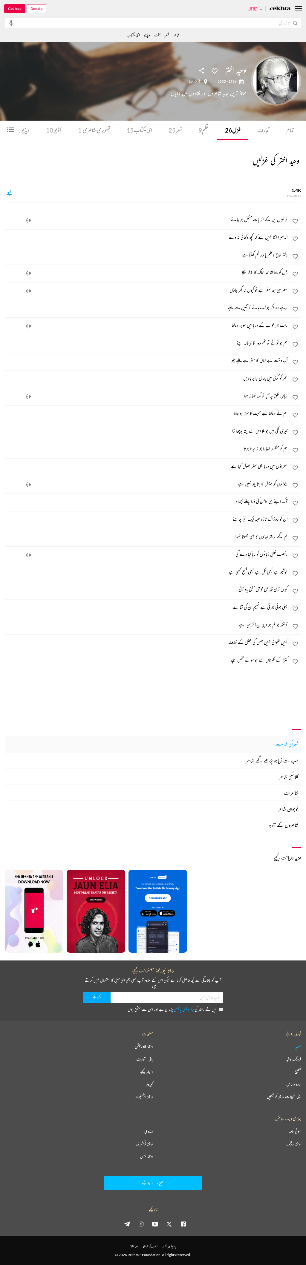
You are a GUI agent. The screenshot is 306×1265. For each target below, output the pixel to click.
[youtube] (155, 1224)
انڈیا (191, 81)
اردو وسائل (293, 1084)
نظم (203, 130)
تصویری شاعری (94, 130)
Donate (36, 8)
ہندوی (148, 1131)
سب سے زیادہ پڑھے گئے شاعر (272, 760)
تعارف (263, 130)
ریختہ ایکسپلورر (144, 1096)
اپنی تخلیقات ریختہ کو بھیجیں (284, 1096)
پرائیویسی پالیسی (184, 1009)
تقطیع (298, 1071)
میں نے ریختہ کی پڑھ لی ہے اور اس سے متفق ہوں (172, 1009)
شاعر (176, 35)
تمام (290, 130)
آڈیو (54, 130)
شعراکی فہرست (287, 744)
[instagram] (141, 1224)
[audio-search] (11, 22)
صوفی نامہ (295, 1131)
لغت (157, 35)
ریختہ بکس (146, 1156)
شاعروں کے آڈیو (284, 825)
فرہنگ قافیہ (293, 1059)
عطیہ (298, 1046)
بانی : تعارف (144, 1059)
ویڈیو (23, 130)
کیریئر (149, 1084)
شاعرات (291, 792)
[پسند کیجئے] (214, 70)
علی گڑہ (197, 81)
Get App (15, 8)
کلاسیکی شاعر (289, 776)
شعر (175, 130)
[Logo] (280, 8)
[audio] (28, 220)
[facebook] (183, 1224)
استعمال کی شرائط (150, 1246)
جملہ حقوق (134, 1246)
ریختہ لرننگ (293, 1143)
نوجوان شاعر (288, 808)
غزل (233, 130)
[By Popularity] (9, 192)
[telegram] (127, 1224)
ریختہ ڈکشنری (144, 1143)
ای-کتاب (139, 130)
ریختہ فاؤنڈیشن (144, 1046)
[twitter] (169, 1224)
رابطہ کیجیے (146, 1071)
